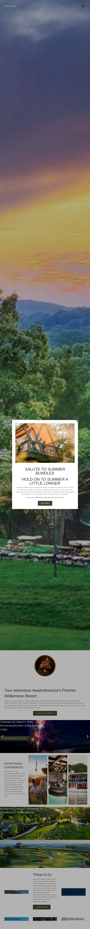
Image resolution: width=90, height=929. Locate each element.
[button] (77, 420)
